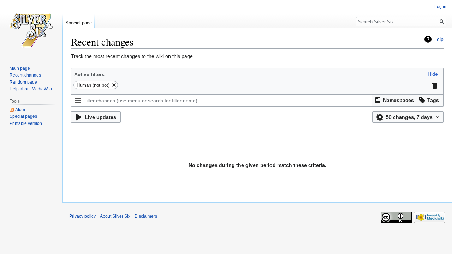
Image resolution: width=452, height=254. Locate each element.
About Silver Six (115, 216)
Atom (20, 109)
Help (438, 39)
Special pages (23, 116)
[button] (432, 74)
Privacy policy (82, 216)
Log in (440, 6)
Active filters (89, 74)
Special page (78, 22)
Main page (20, 68)
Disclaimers (146, 216)
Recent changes (25, 75)
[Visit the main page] (31, 28)
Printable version (26, 123)
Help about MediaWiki (31, 88)
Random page (23, 82)
